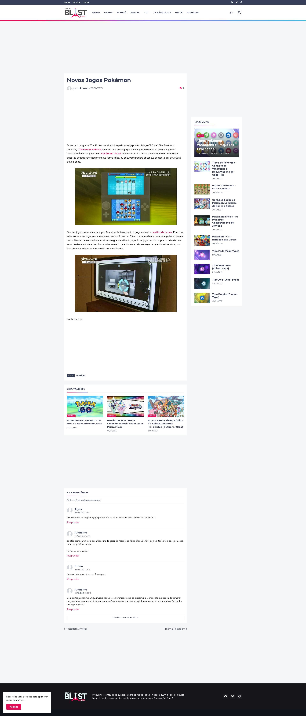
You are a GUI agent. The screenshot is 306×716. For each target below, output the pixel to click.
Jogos (135, 12)
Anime (96, 12)
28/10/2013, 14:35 (82, 536)
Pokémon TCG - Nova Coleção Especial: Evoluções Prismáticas (125, 423)
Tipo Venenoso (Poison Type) (221, 267)
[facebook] (232, 2)
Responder (73, 522)
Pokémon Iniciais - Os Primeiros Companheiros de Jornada (225, 221)
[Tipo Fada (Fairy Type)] (202, 255)
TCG (146, 12)
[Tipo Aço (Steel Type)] (202, 283)
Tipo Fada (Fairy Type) (225, 251)
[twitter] (237, 2)
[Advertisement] (153, 47)
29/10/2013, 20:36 (83, 593)
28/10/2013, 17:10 (82, 569)
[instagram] (241, 2)
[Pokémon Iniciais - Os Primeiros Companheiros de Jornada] (202, 220)
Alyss (78, 509)
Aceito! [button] (14, 706)
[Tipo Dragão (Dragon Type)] (202, 298)
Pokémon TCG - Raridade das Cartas (224, 238)
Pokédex (193, 12)
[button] (231, 12)
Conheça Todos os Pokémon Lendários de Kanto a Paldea (224, 202)
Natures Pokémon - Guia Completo (224, 187)
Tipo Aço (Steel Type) (225, 279)
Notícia (80, 375)
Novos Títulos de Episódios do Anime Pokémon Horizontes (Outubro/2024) (165, 423)
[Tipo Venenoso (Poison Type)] (202, 269)
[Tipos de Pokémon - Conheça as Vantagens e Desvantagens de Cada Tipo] (202, 166)
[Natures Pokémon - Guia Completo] (202, 189)
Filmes (108, 12)
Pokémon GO (162, 12)
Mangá (121, 12)
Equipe (76, 2)
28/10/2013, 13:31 (82, 512)
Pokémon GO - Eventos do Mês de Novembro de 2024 (84, 422)
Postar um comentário (125, 617)
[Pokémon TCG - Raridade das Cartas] (202, 240)
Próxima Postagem (174, 628)
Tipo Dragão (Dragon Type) (224, 296)
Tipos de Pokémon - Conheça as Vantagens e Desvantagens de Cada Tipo (224, 168)
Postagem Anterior (76, 628)
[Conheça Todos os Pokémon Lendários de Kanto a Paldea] (202, 203)
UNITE (178, 12)
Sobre (86, 2)
